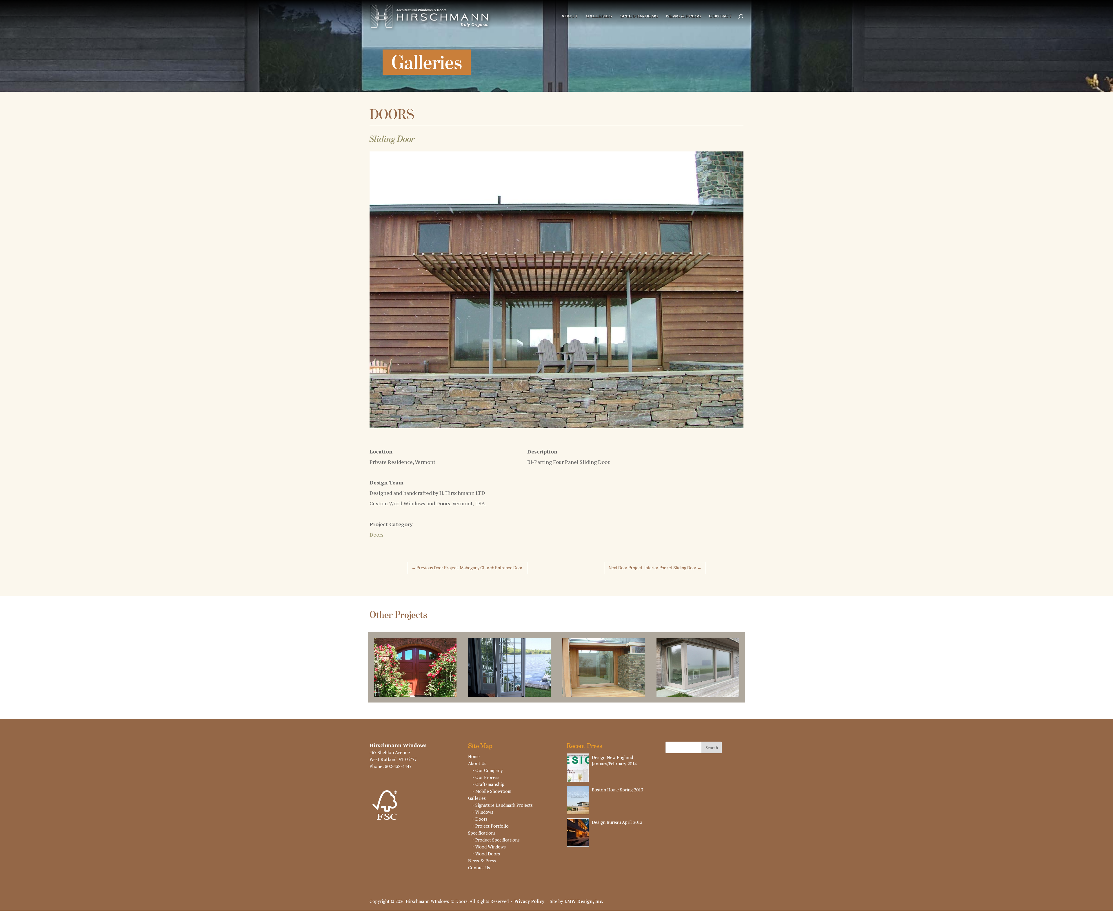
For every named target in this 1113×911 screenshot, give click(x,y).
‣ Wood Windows (489, 850)
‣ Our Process (485, 781)
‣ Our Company (487, 774)
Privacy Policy (529, 905)
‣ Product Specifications (496, 843)
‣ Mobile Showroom (491, 794)
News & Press (683, 16)
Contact (720, 16)
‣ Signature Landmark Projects (502, 808)
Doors (376, 538)
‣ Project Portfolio (490, 829)
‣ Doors (480, 822)
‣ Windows (482, 815)
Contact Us (479, 871)
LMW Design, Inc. (583, 905)
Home (474, 760)
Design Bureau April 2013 (617, 825)
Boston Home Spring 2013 (617, 793)
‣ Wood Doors (486, 857)
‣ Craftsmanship (488, 788)
